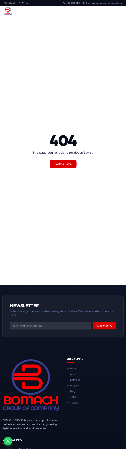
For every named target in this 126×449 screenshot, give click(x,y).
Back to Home (63, 163)
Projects (75, 385)
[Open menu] (120, 11)
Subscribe (102, 325)
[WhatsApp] (32, 3)
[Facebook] (19, 3)
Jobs (73, 396)
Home (73, 368)
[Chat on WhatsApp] (8, 441)
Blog (72, 391)
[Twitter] (23, 3)
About (73, 374)
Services (75, 379)
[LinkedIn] (27, 3)
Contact (74, 402)
